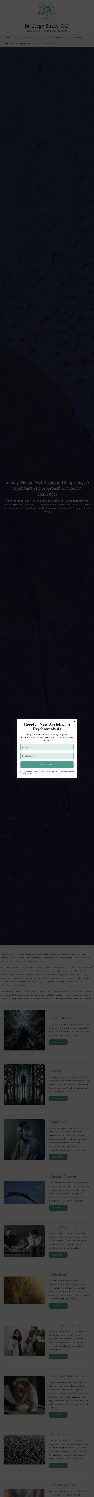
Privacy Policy (26, 773)
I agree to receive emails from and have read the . (47, 772)
